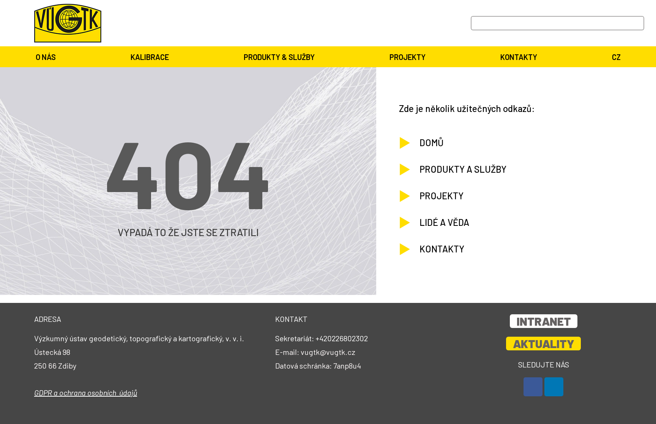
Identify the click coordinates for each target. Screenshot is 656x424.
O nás (46, 56)
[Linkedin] (553, 386)
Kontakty (518, 56)
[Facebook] (533, 386)
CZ (616, 56)
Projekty (408, 56)
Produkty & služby (279, 56)
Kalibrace (150, 56)
